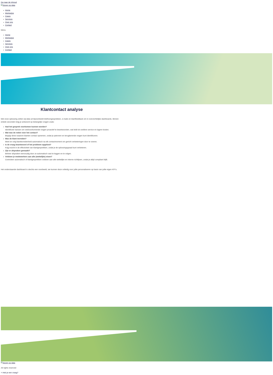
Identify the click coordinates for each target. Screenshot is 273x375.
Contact (8, 25)
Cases (8, 16)
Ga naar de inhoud (9, 2)
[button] (9, 373)
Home (7, 10)
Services (8, 19)
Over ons (9, 22)
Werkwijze (9, 13)
